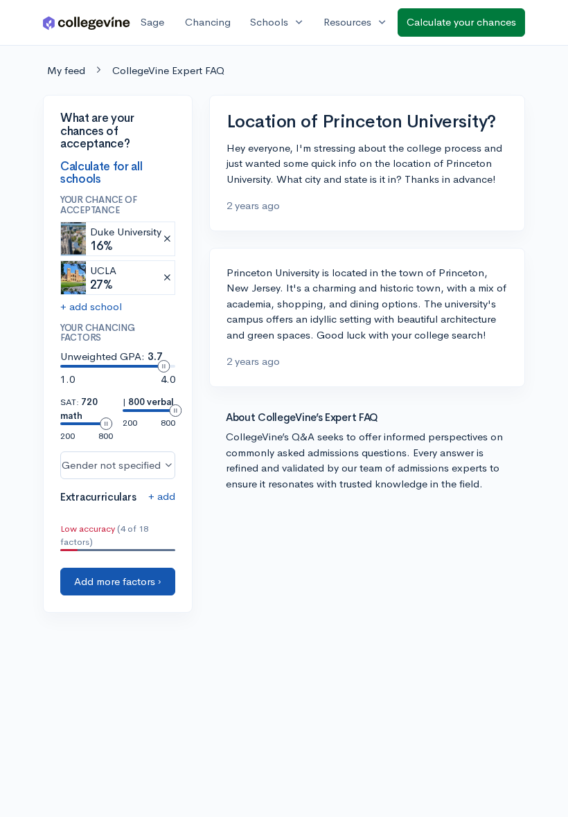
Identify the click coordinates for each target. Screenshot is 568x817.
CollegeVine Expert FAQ (168, 70)
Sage (152, 21)
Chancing (208, 21)
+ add (161, 496)
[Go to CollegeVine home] (86, 22)
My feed (66, 70)
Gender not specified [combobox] (111, 465)
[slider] (163, 366)
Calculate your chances (461, 21)
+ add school (91, 306)
